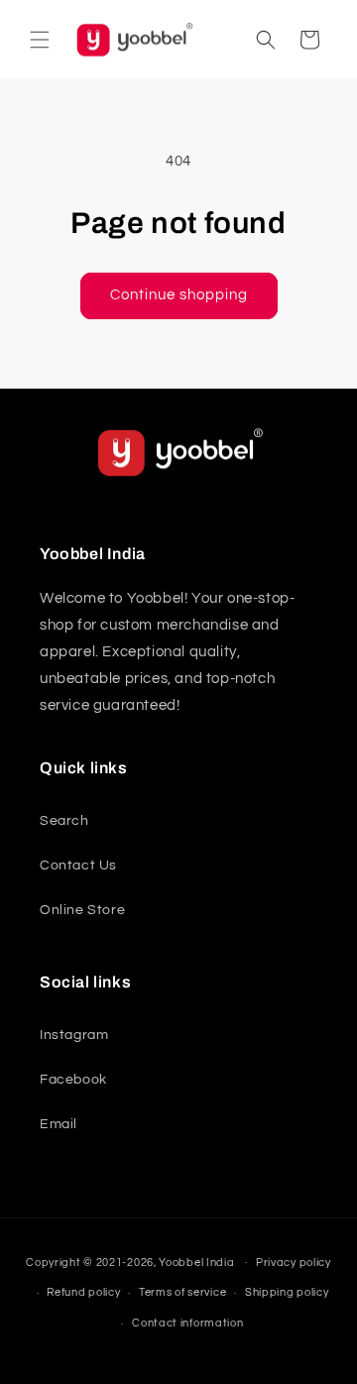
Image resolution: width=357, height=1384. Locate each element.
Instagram (74, 1035)
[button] (39, 39)
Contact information (187, 1323)
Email (58, 1124)
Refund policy (83, 1292)
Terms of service (182, 1292)
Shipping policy (287, 1292)
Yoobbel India (196, 1261)
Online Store (82, 910)
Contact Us (78, 865)
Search (64, 821)
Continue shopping (179, 295)
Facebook (73, 1080)
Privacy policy (293, 1262)
